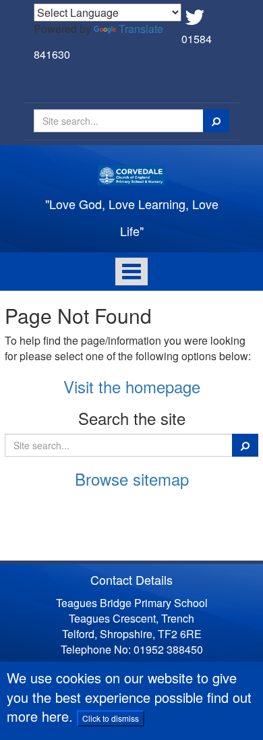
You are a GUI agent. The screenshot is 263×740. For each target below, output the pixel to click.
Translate (141, 28)
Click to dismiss (110, 718)
